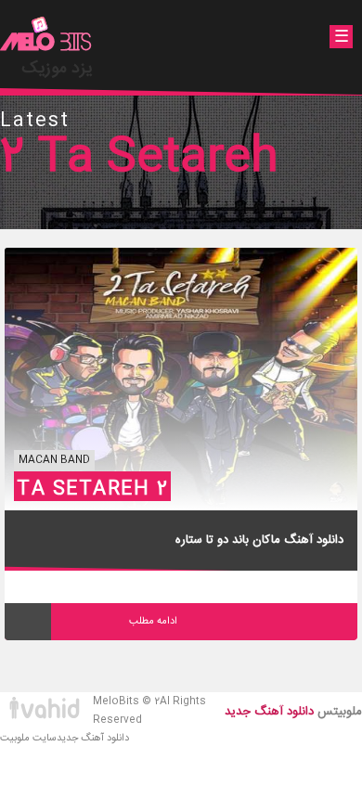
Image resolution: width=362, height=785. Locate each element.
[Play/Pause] (28, 621)
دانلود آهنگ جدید (93, 738)
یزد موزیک (57, 69)
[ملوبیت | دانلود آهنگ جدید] (46, 36)
